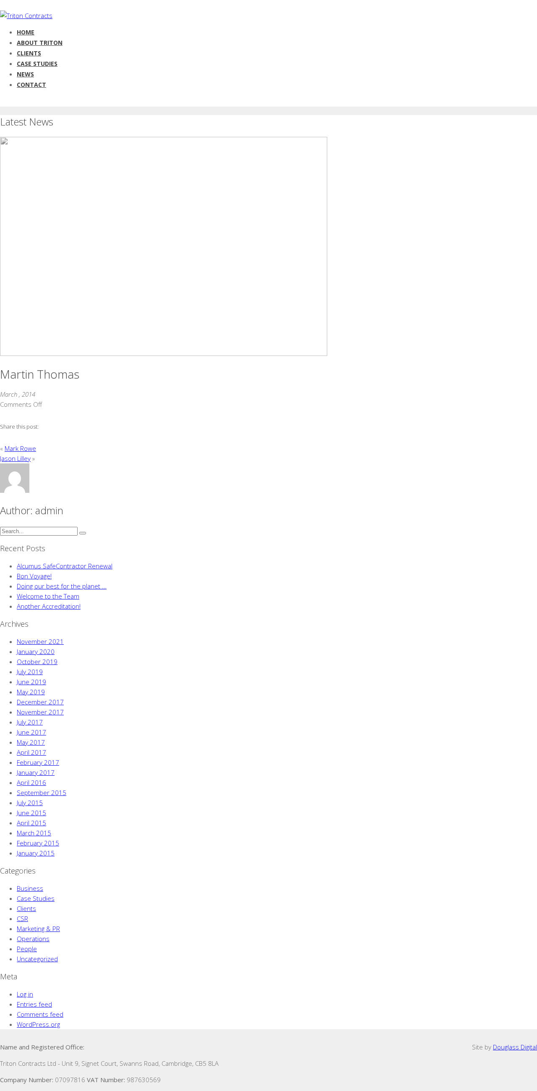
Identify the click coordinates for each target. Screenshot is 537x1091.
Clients (26, 908)
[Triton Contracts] (26, 15)
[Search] (82, 533)
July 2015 (30, 802)
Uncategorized (37, 959)
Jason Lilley (15, 458)
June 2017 (31, 732)
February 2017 (38, 762)
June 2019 (31, 682)
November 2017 (40, 712)
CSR (22, 918)
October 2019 (37, 661)
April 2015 (31, 823)
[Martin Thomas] (163, 353)
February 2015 (38, 843)
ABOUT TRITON (40, 43)
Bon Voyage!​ (34, 576)
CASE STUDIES (37, 64)
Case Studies (36, 898)
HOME (25, 32)
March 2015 (34, 833)
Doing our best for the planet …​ (62, 586)
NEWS (25, 74)
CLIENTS (29, 53)
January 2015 (36, 853)
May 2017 (31, 742)
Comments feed (40, 1014)
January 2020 (36, 651)
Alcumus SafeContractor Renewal (64, 566)
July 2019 (30, 671)
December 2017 (40, 702)
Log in (25, 994)
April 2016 (31, 782)
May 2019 (31, 692)
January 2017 (36, 772)
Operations (33, 938)
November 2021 (40, 641)
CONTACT (31, 85)
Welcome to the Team (48, 596)
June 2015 (31, 812)
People (27, 948)
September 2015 (41, 792)
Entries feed (34, 1004)
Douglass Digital (515, 1047)
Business (30, 888)
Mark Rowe (20, 448)
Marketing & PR (38, 928)
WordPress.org (38, 1024)
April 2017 (31, 752)
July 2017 (30, 722)
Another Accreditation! (49, 606)
